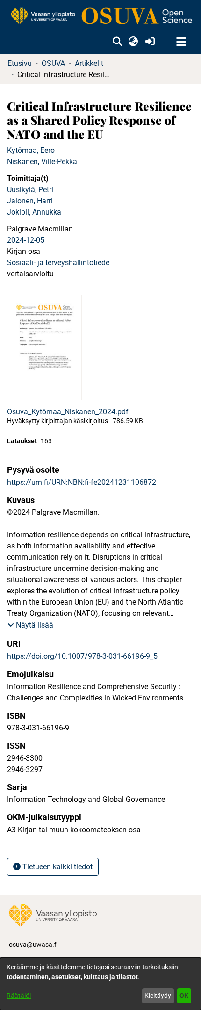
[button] (117, 42)
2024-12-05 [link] (25, 240)
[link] (100, 16)
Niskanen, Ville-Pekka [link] (42, 161)
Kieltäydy (157, 995)
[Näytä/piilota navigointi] (181, 42)
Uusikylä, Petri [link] (30, 189)
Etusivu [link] (19, 63)
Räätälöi (19, 995)
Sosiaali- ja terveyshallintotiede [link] (58, 262)
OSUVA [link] (53, 63)
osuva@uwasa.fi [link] (33, 944)
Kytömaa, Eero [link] (31, 150)
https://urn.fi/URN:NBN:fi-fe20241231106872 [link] (81, 482)
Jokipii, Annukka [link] (34, 212)
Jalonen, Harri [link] (30, 200)
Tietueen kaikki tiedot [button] (57, 866)
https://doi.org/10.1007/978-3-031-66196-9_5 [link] (82, 656)
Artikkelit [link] (89, 63)
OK (183, 995)
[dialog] (100, 984)
